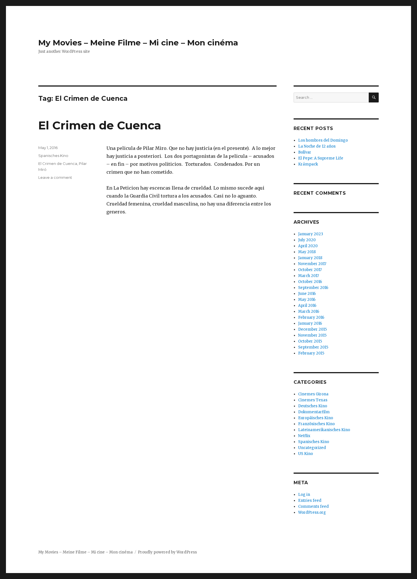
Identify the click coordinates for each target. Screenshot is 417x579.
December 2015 (312, 329)
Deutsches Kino (312, 406)
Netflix (304, 435)
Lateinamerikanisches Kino (324, 429)
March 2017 (308, 275)
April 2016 (307, 305)
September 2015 (313, 347)
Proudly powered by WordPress (167, 552)
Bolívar (304, 152)
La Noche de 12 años (317, 146)
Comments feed (313, 506)
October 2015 (310, 341)
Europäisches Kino (315, 418)
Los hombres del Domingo (323, 140)
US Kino (305, 453)
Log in (304, 494)
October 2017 (310, 269)
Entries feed (309, 500)
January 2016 (310, 323)
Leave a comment (55, 177)
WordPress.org (312, 512)
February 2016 (311, 317)
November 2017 (312, 263)
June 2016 (307, 293)
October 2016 (310, 281)
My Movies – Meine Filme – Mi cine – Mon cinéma (138, 42)
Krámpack (308, 164)
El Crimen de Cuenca (99, 125)
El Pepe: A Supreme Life (320, 158)
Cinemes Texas (312, 400)
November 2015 (312, 335)
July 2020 (307, 240)
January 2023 (310, 234)
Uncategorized (312, 447)
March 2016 (308, 311)
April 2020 (308, 246)
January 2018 (310, 257)
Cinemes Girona (313, 394)
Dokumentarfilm (314, 412)
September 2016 (313, 287)
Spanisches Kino (53, 155)
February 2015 (311, 353)
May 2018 (307, 251)
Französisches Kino (316, 423)
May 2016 (306, 299)
